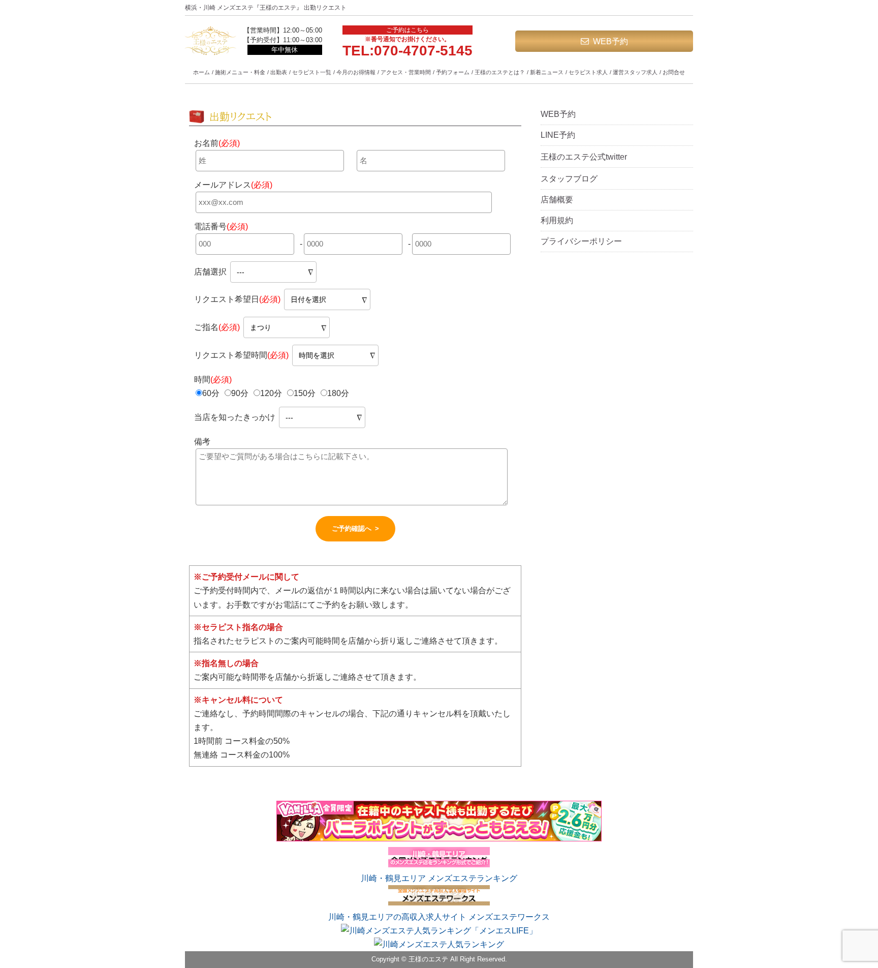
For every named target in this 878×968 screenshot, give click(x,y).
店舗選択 (210, 271)
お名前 (217, 143)
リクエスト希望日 (237, 299)
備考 (202, 441)
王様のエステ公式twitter (584, 157)
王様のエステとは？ (500, 72)
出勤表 (278, 72)
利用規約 (557, 220)
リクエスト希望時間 (241, 355)
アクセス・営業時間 (406, 72)
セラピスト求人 (588, 72)
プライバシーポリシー (581, 241)
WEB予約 (610, 41)
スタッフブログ (569, 178)
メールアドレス (233, 184)
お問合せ (674, 72)
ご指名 (217, 327)
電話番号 (221, 226)
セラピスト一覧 (311, 72)
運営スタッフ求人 (635, 72)
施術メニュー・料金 (240, 72)
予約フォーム (452, 72)
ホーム (201, 72)
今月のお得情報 (355, 72)
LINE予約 (558, 135)
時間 (213, 379)
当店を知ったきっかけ (235, 417)
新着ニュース (546, 72)
